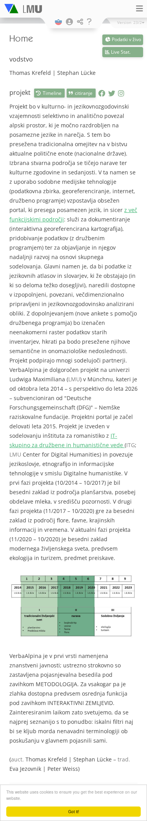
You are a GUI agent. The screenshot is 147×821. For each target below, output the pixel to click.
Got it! (73, 811)
